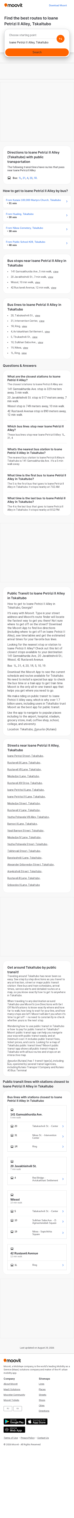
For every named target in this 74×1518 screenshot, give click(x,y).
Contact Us (43, 1437)
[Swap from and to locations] (60, 39)
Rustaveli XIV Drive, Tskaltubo (24, 783)
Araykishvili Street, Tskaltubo (24, 871)
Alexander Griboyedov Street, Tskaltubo (30, 864)
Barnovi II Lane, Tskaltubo (22, 823)
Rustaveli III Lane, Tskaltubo (23, 878)
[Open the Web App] (14, 1429)
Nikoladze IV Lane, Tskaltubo (24, 837)
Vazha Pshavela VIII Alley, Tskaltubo (28, 817)
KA (18, 1409)
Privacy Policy (27, 1437)
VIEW (55, 271)
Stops (42, 1400)
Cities (42, 1405)
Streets (42, 1394)
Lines (41, 1384)
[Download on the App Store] (36, 1421)
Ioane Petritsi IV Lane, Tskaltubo (26, 796)
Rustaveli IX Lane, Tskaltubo (23, 762)
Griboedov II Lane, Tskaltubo (23, 884)
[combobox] (37, 36)
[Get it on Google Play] (14, 1421)
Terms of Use (11, 1437)
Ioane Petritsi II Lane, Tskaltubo (25, 789)
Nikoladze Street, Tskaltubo (23, 803)
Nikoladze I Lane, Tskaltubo (23, 776)
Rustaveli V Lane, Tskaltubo (23, 810)
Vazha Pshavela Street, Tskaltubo (27, 844)
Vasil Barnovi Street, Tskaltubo (25, 830)
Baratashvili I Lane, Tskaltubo (24, 857)
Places (42, 1389)
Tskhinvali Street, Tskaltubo (23, 851)
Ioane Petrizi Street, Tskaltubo (25, 755)
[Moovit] (13, 5)
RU (8, 1409)
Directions (44, 1411)
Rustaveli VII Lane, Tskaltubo (24, 769)
